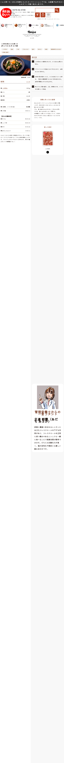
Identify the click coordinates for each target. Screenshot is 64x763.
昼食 (12, 49)
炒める (39, 49)
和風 (46, 49)
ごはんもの (25, 49)
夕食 (18, 49)
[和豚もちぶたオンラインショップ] (6, 13)
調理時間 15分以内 (56, 49)
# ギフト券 (43, 19)
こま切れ (5, 49)
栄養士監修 (5, 52)
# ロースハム (56, 19)
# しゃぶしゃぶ (50, 19)
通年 (33, 49)
